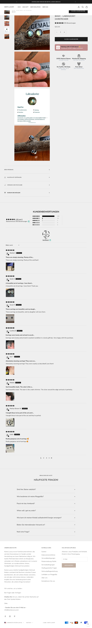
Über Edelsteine (35, 7)
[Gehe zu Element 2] (6, 23)
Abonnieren (68, 565)
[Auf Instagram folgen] (10, 616)
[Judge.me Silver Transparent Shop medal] (46, 234)
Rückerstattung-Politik (49, 561)
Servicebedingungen (48, 565)
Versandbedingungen (48, 558)
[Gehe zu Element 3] (6, 30)
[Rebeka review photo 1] (10, 396)
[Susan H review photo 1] (10, 318)
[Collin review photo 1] (10, 448)
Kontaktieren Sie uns (48, 581)
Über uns (45, 7)
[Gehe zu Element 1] (6, 17)
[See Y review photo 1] (10, 370)
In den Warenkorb (71, 39)
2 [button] (43, 458)
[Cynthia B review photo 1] (10, 344)
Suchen (44, 552)
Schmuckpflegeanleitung (50, 571)
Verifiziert (45, 240)
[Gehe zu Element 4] (6, 36)
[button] (59, 23)
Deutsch (28, 622)
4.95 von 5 (18, 219)
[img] (10, 250)
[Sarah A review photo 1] (10, 292)
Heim (19, 7)
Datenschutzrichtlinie (48, 555)
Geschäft (25, 7)
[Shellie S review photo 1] (10, 267)
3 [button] (46, 458)
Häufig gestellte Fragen (49, 568)
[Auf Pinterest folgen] (14, 616)
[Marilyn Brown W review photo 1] (10, 422)
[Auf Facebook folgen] (5, 616)
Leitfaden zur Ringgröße (49, 575)
